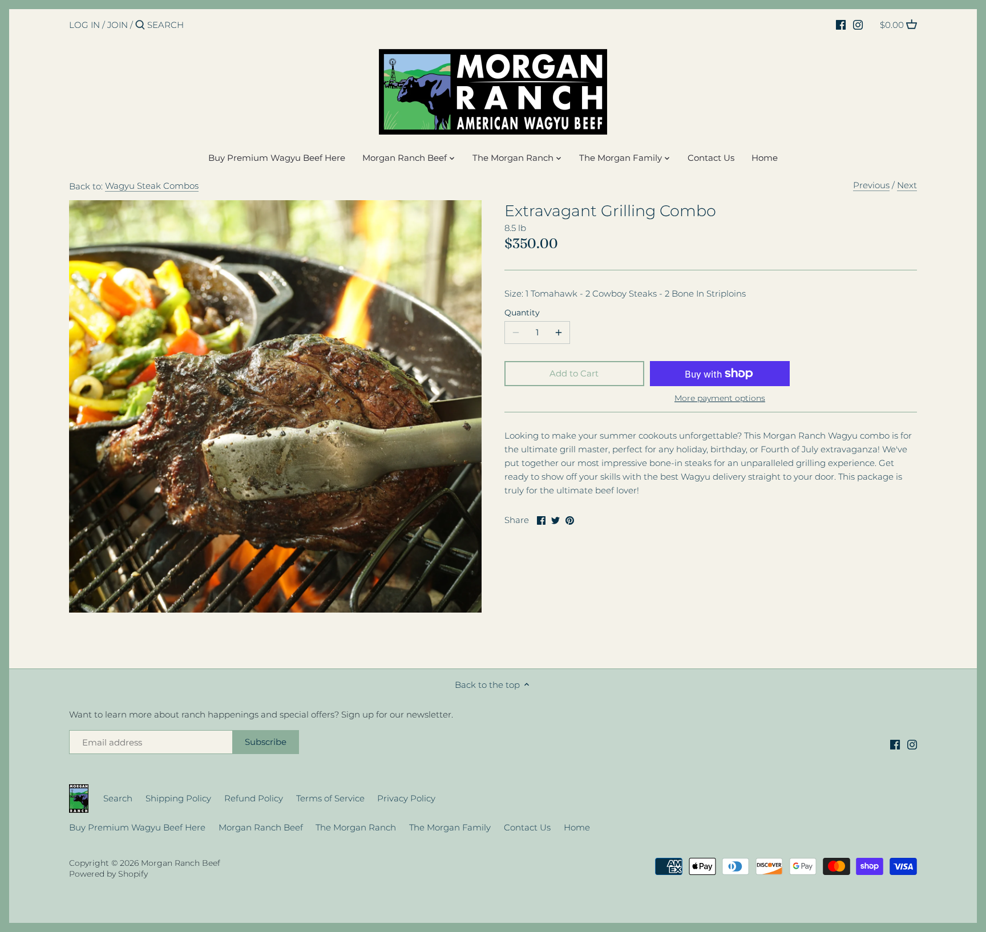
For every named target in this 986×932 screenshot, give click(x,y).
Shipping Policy (178, 798)
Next (907, 185)
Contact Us (527, 827)
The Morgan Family (450, 827)
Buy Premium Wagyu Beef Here (137, 827)
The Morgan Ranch (356, 827)
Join (117, 24)
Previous (871, 185)
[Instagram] (858, 24)
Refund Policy (253, 798)
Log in (84, 24)
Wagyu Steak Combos (152, 185)
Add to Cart (574, 373)
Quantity (522, 312)
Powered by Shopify (108, 873)
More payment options (719, 398)
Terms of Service (330, 798)
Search (117, 798)
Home (577, 827)
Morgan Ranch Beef (261, 827)
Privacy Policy (406, 798)
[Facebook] (841, 24)
